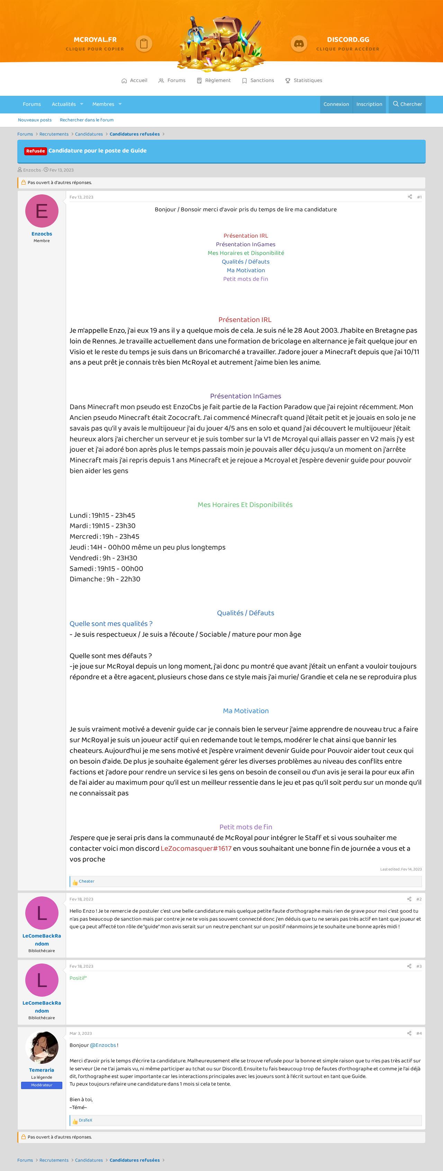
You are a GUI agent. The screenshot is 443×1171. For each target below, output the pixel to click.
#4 (419, 1033)
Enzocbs (32, 170)
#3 (419, 966)
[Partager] (410, 197)
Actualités (64, 104)
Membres (103, 104)
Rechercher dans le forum (87, 120)
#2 (419, 899)
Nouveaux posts (35, 120)
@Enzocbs (103, 1045)
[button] (81, 104)
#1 (419, 197)
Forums (32, 104)
